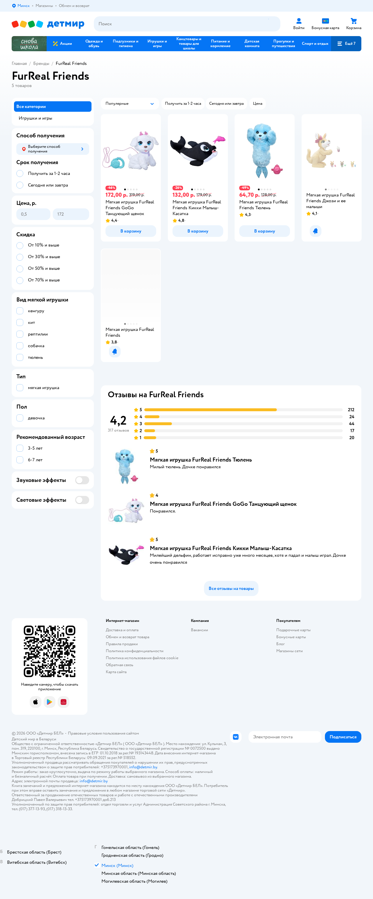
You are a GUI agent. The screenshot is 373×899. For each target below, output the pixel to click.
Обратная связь (119, 664)
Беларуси (47, 739)
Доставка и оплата (122, 629)
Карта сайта (116, 671)
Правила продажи (122, 643)
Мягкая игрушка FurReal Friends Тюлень (201, 459)
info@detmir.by (143, 767)
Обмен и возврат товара (127, 636)
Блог (280, 643)
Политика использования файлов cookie (142, 657)
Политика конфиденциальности (134, 650)
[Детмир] (48, 24)
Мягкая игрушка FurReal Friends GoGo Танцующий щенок (223, 504)
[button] (346, 43)
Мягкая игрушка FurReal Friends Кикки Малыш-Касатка (221, 548)
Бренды (41, 63)
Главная (19, 63)
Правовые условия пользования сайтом (103, 733)
